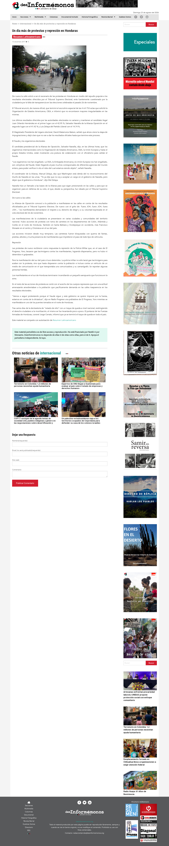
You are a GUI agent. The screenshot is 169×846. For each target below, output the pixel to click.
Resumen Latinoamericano (64, 320)
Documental (29, 815)
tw (141, 17)
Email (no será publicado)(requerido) (26, 450)
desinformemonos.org (84, 821)
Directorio (29, 827)
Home (14, 24)
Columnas (54, 17)
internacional (25, 24)
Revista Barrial (107, 17)
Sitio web (15, 460)
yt (147, 17)
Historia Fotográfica (90, 17)
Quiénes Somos (125, 17)
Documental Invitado (69, 17)
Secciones (29, 805)
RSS (28, 830)
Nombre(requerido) (19, 441)
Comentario (16, 470)
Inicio (14, 17)
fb (136, 17)
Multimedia (39, 17)
